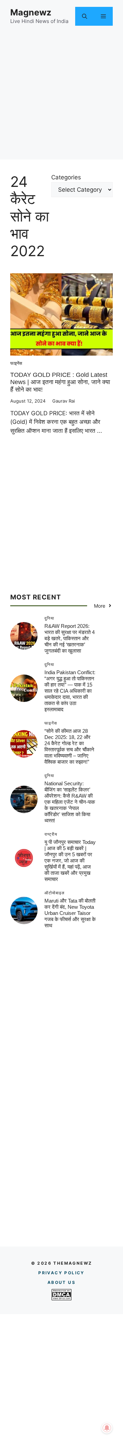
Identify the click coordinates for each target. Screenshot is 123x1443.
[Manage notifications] (106, 1427)
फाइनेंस (16, 363)
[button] (84, 16)
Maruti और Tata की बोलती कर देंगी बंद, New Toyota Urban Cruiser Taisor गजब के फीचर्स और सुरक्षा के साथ (70, 913)
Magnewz (30, 12)
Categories (66, 177)
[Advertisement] (61, 97)
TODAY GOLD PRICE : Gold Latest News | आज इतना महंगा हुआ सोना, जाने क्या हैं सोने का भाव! (60, 382)
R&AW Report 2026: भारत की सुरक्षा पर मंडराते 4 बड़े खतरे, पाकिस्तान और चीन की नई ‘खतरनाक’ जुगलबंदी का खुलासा (69, 638)
